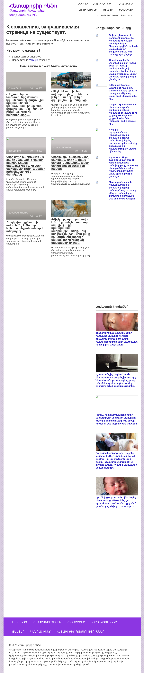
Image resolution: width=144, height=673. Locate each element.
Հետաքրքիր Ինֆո (33, 5)
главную (33, 59)
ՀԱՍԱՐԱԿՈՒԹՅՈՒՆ (103, 4)
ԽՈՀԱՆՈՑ (82, 4)
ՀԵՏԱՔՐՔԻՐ (126, 4)
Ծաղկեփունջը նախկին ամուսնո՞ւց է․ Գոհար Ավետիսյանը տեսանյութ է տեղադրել (24, 227)
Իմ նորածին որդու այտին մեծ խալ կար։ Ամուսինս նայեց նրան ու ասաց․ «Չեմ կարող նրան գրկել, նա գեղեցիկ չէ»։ (123, 92)
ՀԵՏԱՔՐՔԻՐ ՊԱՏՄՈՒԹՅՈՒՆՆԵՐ (115, 15)
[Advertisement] (117, 254)
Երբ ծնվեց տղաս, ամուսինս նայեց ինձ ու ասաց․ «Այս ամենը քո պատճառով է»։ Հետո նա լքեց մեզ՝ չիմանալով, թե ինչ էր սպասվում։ (116, 502)
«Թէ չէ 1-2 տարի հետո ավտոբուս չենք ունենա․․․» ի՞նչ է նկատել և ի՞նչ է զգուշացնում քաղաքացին (69, 96)
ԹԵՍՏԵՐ (107, 10)
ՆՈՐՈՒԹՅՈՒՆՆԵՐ (88, 10)
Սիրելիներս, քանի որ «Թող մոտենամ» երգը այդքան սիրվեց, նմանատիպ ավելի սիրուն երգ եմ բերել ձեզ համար (70, 162)
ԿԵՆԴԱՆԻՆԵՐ (125, 10)
